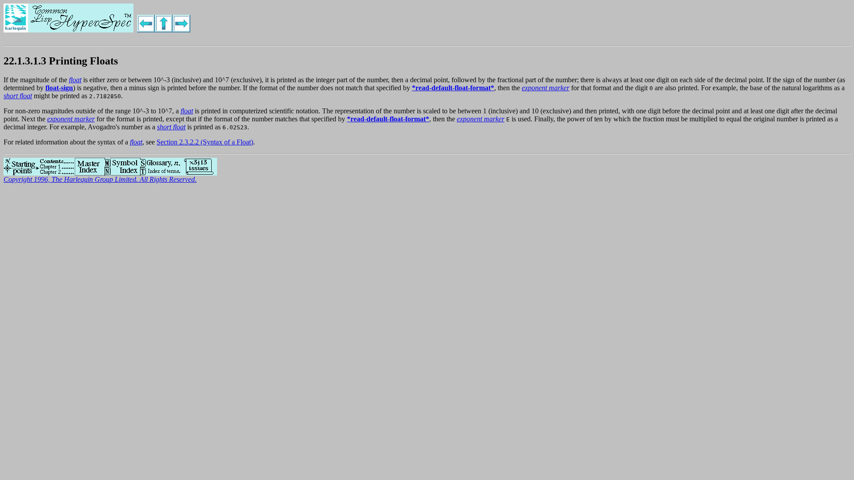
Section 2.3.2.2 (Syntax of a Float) (205, 142)
